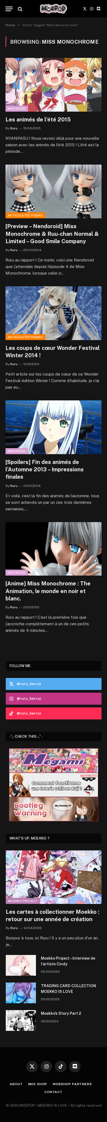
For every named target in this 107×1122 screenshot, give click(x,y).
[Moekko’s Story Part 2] (21, 1020)
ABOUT (16, 1084)
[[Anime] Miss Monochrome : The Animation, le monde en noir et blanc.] (53, 549)
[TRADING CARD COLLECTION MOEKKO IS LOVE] (21, 993)
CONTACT (53, 1092)
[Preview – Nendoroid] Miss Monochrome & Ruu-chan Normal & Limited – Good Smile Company (52, 233)
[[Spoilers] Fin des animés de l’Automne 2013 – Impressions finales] (53, 427)
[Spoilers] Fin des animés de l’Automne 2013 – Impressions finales (44, 469)
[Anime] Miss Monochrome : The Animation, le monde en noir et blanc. (48, 591)
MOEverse (17, 108)
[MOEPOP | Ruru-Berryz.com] (53, 9)
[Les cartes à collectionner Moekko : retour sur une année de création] (54, 877)
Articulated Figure (25, 215)
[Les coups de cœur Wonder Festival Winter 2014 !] (53, 313)
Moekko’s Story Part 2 (61, 1013)
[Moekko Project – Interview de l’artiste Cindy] (21, 965)
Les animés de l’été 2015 (38, 119)
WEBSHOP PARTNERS (72, 1084)
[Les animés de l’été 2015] (53, 85)
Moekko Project (23, 901)
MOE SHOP (37, 1084)
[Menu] (9, 9)
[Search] (19, 9)
